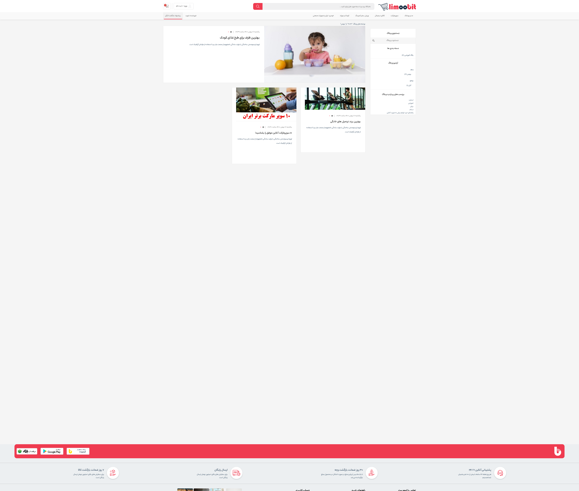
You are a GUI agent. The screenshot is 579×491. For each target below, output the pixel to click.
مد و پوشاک (409, 15)
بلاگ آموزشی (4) (407, 55)
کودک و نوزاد (344, 15)
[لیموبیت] (397, 6)
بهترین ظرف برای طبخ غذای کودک (240, 38)
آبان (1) (409, 85)
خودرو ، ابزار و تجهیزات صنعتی (323, 15)
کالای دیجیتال (380, 15)
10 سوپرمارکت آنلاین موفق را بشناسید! (273, 133)
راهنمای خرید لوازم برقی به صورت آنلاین (400, 113)
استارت (411, 100)
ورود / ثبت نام (181, 6)
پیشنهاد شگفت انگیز (173, 15)
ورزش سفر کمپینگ (362, 15)
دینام (411, 109)
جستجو (373, 41)
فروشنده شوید (190, 15)
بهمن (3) (407, 74)
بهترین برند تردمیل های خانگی (345, 122)
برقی (411, 106)
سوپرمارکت (395, 15)
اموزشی (410, 103)
